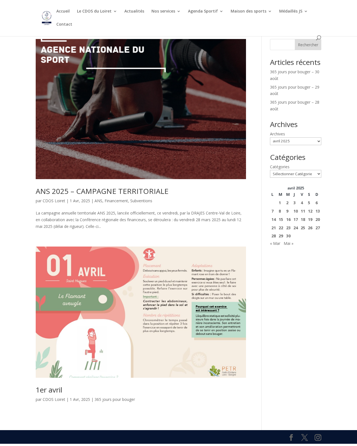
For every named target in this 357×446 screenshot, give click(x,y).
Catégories (280, 166)
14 (273, 219)
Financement (116, 200)
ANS (98, 200)
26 (310, 227)
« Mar (275, 243)
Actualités (134, 11)
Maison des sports (248, 11)
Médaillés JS (290, 11)
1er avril (49, 390)
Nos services (163, 11)
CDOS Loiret (54, 200)
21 (273, 227)
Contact (64, 24)
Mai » (288, 243)
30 (288, 235)
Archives (277, 134)
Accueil (63, 11)
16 (288, 219)
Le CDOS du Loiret (94, 11)
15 (281, 219)
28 (273, 235)
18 (303, 219)
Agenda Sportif (203, 11)
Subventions (141, 200)
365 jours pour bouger (115, 399)
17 (295, 219)
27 (317, 227)
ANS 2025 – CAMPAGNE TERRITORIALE (102, 191)
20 (317, 219)
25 (303, 227)
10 (295, 211)
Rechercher (308, 44)
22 (281, 227)
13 (317, 211)
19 (310, 219)
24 (295, 227)
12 (310, 211)
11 (303, 211)
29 (281, 235)
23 (288, 227)
